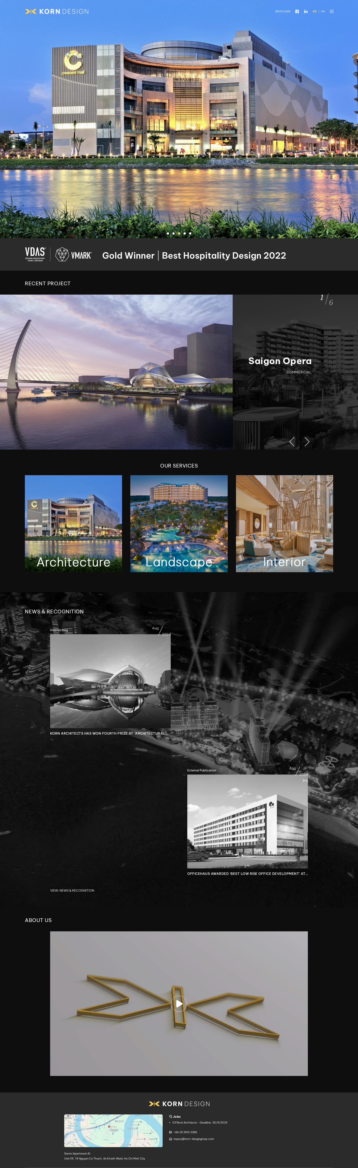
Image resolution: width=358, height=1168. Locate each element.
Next (304, 442)
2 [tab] (174, 234)
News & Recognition (54, 611)
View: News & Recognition (72, 890)
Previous (293, 442)
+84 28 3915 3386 (185, 1132)
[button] (332, 11)
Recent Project (48, 283)
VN (323, 11)
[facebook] (297, 11)
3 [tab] (179, 234)
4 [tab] (185, 234)
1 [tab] (168, 234)
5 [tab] (190, 234)
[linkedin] (306, 11)
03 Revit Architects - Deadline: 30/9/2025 (199, 1122)
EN (315, 11)
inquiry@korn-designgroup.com (194, 1138)
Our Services (179, 466)
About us (38, 920)
